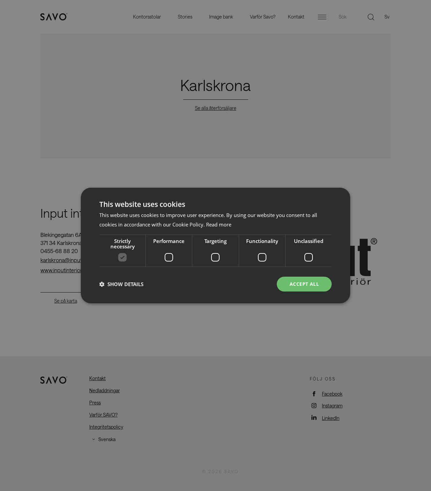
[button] (121, 284)
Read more (218, 224)
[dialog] (215, 246)
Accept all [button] (304, 284)
